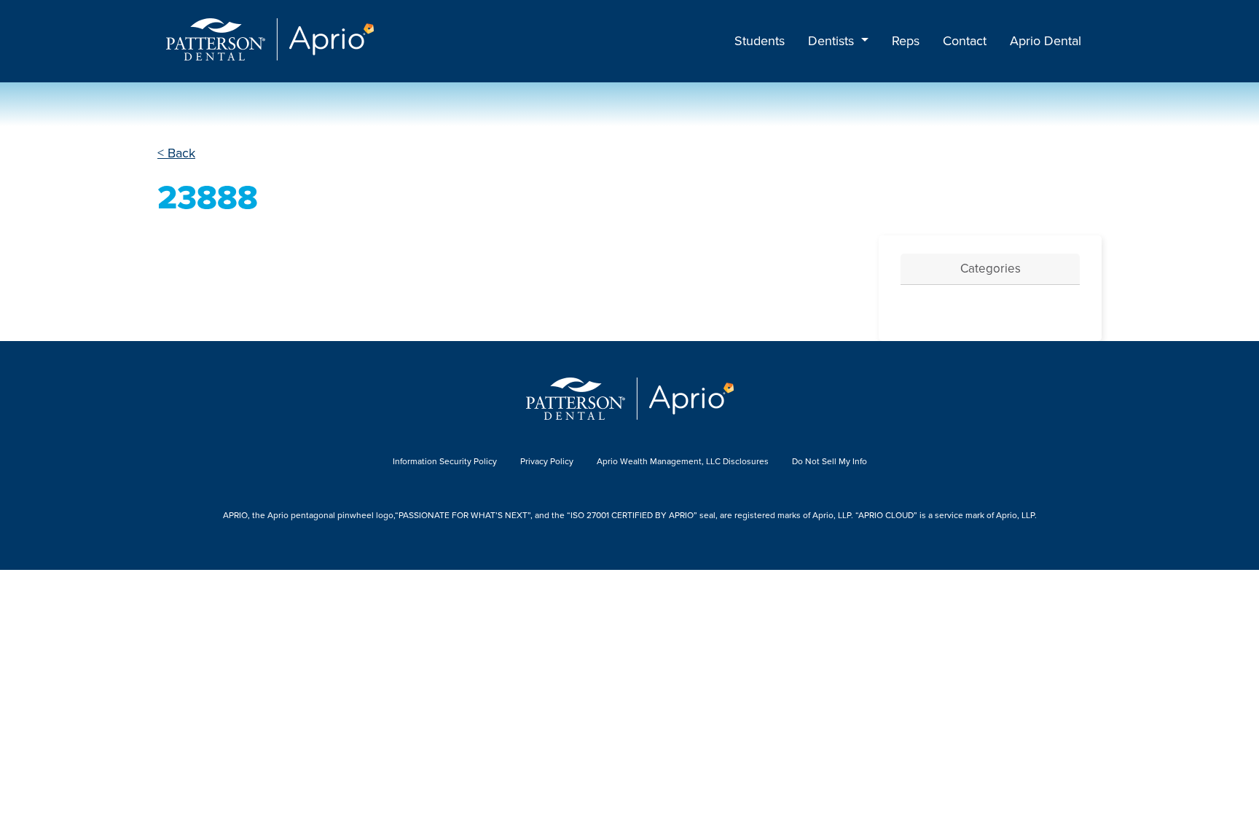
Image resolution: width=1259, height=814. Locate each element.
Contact (965, 40)
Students (759, 40)
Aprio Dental (1045, 40)
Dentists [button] (833, 40)
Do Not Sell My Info (829, 461)
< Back (176, 153)
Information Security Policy (445, 461)
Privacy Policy (546, 461)
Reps (905, 40)
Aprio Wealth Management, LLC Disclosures (683, 461)
